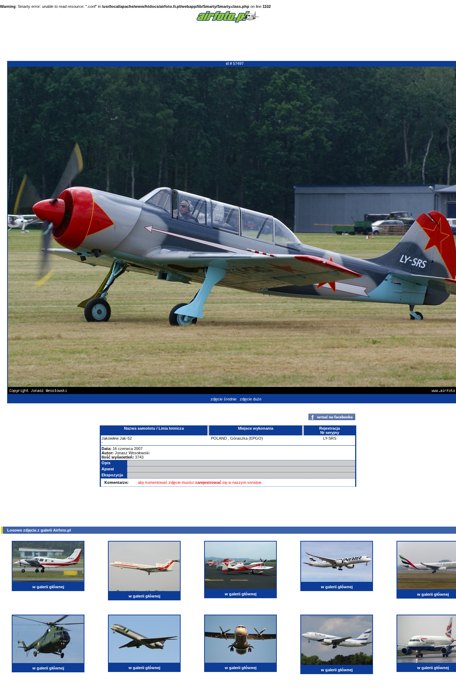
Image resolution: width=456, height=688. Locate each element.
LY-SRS (329, 438)
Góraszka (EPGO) (246, 438)
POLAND (219, 438)
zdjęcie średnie (224, 399)
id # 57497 (235, 63)
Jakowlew (110, 438)
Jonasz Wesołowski (132, 453)
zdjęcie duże (250, 399)
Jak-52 (126, 438)
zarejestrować (208, 482)
